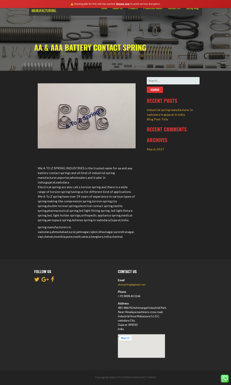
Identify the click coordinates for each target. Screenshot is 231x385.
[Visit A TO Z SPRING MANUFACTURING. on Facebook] (52, 280)
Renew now (123, 3)
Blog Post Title (157, 119)
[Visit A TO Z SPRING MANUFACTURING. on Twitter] (36, 280)
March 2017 (155, 149)
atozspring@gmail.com (132, 284)
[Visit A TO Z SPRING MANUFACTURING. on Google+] (45, 280)
